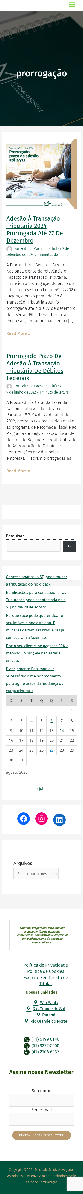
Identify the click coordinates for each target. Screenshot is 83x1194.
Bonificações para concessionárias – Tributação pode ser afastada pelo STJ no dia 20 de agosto (37, 600)
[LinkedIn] (59, 820)
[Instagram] (41, 818)
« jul (39, 788)
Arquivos (22, 863)
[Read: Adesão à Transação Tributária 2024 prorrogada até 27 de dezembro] (41, 173)
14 (62, 730)
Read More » (18, 333)
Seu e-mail (41, 1109)
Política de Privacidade (46, 965)
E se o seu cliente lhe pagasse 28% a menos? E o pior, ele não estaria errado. (37, 653)
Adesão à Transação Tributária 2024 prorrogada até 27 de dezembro (34, 229)
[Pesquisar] (69, 546)
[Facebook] (23, 818)
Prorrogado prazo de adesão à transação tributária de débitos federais (34, 367)
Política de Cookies (45, 971)
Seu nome (41, 1090)
